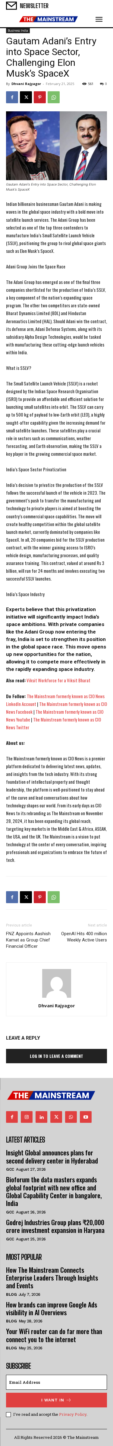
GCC (10, 1169)
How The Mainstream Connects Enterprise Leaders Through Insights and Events (52, 1277)
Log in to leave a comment (56, 1056)
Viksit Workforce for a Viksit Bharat (58, 680)
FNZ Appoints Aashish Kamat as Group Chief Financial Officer (28, 940)
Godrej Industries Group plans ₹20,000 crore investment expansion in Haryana (55, 1226)
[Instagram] (27, 1117)
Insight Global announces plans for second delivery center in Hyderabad (52, 1156)
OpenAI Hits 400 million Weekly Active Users (84, 937)
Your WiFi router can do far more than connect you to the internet (54, 1335)
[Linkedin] (41, 1117)
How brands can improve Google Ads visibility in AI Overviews (51, 1308)
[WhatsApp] (54, 97)
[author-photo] (56, 997)
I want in (52, 1400)
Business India (18, 30)
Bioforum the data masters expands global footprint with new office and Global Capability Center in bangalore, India (54, 1191)
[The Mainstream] (48, 19)
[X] (26, 97)
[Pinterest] (40, 97)
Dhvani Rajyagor (26, 83)
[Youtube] (86, 1117)
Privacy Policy (72, 1414)
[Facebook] (12, 97)
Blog (11, 1294)
